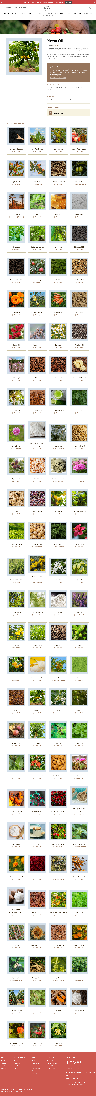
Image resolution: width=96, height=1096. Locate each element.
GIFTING (6, 13)
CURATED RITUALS (44, 13)
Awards (15, 8)
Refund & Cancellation (53, 1063)
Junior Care (4, 1068)
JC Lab (34, 1070)
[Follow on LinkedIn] (81, 1062)
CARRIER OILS (77, 13)
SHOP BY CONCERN (57, 13)
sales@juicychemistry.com (73, 1068)
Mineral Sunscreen (19, 1070)
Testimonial (22, 8)
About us (8, 8)
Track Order (50, 1061)
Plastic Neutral (36, 1068)
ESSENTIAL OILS (87, 13)
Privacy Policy (51, 1068)
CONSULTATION (48, 15)
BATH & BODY (28, 13)
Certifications (35, 1063)
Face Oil (16, 1068)
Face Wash (17, 1061)
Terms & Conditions (52, 1065)
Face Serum (17, 1065)
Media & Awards (36, 1065)
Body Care (4, 1065)
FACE (21, 13)
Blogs (33, 1075)
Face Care (4, 1061)
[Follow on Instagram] (74, 1062)
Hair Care (3, 1063)
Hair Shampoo (18, 1073)
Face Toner (17, 1063)
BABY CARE (67, 13)
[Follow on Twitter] (71, 1062)
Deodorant (17, 1075)
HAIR (35, 13)
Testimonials (35, 1073)
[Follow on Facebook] (67, 1062)
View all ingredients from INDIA (58, 78)
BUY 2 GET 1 (14, 13)
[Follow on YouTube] (77, 1062)
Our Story (34, 1061)
